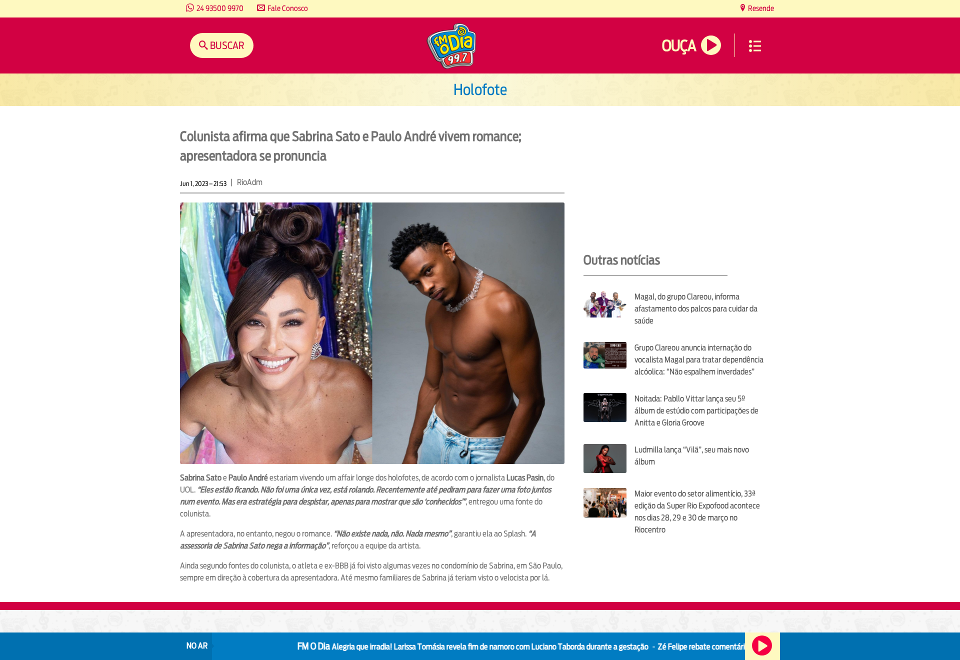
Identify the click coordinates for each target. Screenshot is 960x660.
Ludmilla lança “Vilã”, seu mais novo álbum (691, 455)
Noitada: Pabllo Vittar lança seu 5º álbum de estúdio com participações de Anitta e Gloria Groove (696, 411)
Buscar (226, 45)
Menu (755, 46)
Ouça (679, 45)
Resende (760, 8)
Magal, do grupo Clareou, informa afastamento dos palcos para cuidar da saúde (696, 309)
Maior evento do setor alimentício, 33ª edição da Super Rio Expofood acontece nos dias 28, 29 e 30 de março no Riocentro (697, 511)
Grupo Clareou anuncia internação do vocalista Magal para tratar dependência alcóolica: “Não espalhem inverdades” (699, 359)
